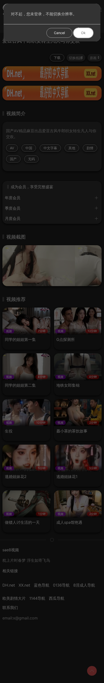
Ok (83, 33)
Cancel (59, 33)
